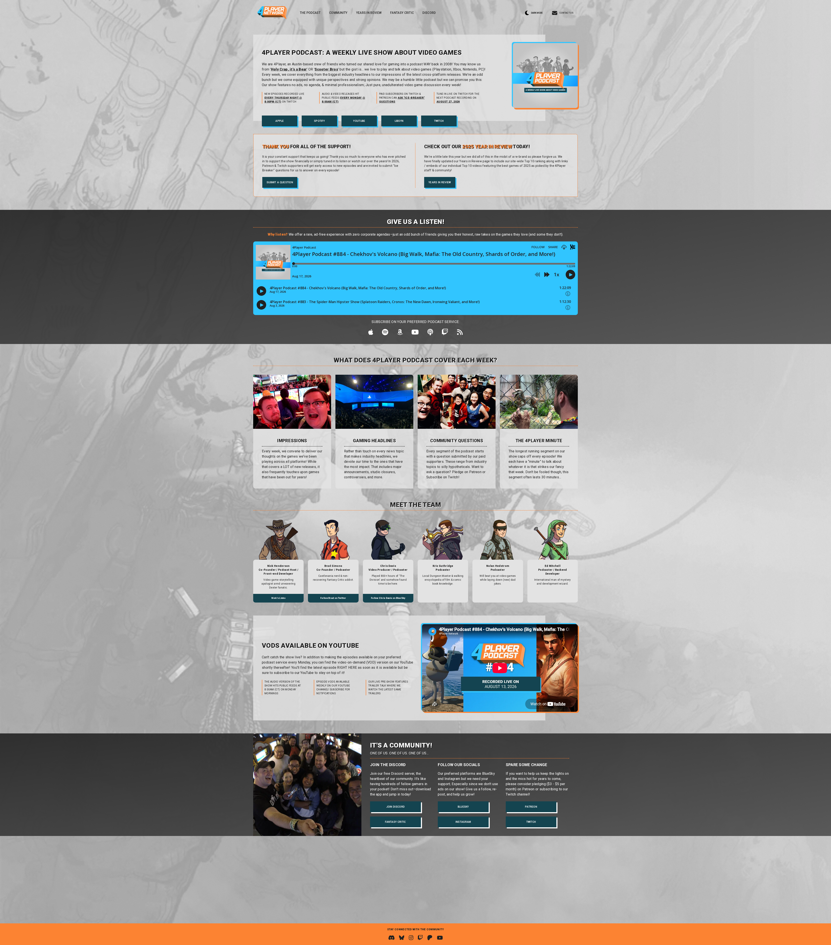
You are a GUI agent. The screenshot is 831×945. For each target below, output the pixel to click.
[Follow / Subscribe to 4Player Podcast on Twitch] (445, 333)
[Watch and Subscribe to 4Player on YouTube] (440, 937)
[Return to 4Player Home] (272, 13)
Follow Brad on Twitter (333, 598)
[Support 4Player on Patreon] (429, 937)
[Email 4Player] (562, 13)
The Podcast (310, 12)
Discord (429, 12)
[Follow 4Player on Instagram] (411, 937)
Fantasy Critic (402, 12)
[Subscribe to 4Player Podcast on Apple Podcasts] (370, 333)
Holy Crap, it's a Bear (289, 69)
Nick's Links (278, 598)
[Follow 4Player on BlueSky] (401, 937)
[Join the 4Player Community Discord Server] (391, 937)
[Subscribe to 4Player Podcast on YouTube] (415, 333)
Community (338, 12)
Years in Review (369, 12)
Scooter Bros (326, 69)
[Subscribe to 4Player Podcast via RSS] (460, 333)
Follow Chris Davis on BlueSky (388, 598)
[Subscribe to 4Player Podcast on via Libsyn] (430, 333)
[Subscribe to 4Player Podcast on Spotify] (385, 333)
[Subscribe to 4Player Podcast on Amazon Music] (400, 333)
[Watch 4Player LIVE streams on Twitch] (420, 937)
